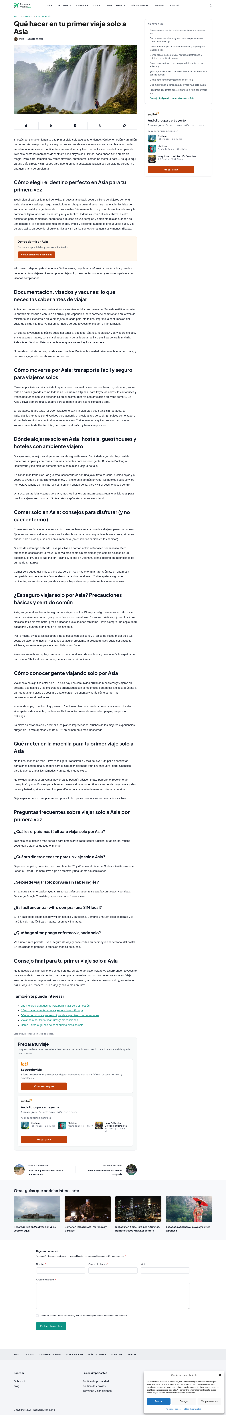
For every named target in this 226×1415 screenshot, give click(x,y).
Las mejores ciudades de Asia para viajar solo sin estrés (55, 1005)
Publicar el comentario (51, 1326)
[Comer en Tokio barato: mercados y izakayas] (88, 1209)
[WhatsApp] (26, 126)
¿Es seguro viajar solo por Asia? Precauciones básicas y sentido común (178, 73)
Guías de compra (139, 5)
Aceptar (159, 1401)
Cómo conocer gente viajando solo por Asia (171, 79)
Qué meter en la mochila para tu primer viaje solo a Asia (178, 84)
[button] (219, 1375)
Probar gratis (44, 1139)
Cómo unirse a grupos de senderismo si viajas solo (52, 1025)
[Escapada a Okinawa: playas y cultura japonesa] (189, 1209)
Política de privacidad (192, 1409)
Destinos (63, 5)
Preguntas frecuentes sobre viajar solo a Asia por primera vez (178, 91)
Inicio (50, 5)
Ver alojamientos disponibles (36, 254)
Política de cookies (173, 1409)
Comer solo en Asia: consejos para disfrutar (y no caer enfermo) (177, 65)
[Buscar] (211, 5)
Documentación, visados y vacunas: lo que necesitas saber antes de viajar (176, 40)
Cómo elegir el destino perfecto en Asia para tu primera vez (177, 32)
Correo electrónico (98, 1264)
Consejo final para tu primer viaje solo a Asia (172, 98)
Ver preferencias (209, 1401)
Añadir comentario (46, 1279)
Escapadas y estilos (87, 5)
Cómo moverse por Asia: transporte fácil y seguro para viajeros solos (177, 48)
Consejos (159, 5)
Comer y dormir (114, 5)
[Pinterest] (100, 126)
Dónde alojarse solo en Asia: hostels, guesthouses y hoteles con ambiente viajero (176, 56)
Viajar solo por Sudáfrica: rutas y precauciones (49, 1020)
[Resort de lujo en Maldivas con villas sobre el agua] (37, 1209)
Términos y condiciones (97, 1390)
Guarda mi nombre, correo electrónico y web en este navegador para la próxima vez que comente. (83, 1316)
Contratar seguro (44, 1086)
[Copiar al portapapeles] (124, 126)
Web (143, 1264)
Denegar (184, 1401)
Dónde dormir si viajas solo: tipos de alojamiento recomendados (60, 1015)
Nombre (41, 1264)
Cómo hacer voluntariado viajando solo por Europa (52, 1010)
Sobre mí (173, 5)
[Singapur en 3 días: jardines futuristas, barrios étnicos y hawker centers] (138, 1209)
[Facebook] (51, 126)
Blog (16, 1386)
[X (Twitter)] (75, 126)
